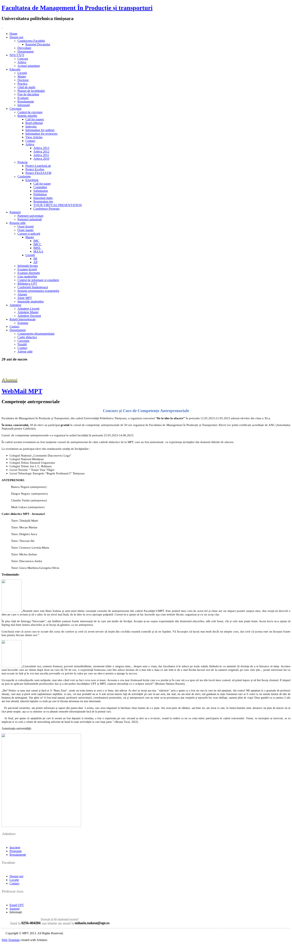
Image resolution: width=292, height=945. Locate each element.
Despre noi (16, 37)
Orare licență (25, 226)
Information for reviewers (41, 133)
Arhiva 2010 (41, 158)
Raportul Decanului (37, 44)
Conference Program (46, 208)
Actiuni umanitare (28, 65)
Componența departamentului (35, 333)
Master (21, 76)
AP (35, 262)
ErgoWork (32, 180)
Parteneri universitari (30, 215)
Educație (15, 69)
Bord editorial (34, 123)
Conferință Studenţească (32, 287)
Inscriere (15, 847)
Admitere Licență (28, 308)
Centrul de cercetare (30, 112)
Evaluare (23, 98)
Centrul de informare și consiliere (38, 280)
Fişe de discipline (28, 94)
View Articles (34, 137)
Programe (16, 851)
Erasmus (22, 323)
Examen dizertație (28, 273)
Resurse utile (18, 223)
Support (14, 908)
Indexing (31, 126)
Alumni (22, 294)
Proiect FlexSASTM (38, 173)
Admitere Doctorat (29, 315)
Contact (30, 140)
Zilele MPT (24, 298)
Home (13, 33)
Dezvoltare (24, 48)
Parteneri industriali (29, 219)
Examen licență (27, 269)
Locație (14, 880)
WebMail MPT (22, 391)
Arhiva (21, 62)
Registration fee (43, 201)
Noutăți (22, 344)
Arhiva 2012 (41, 151)
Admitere (15, 305)
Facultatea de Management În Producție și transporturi (77, 7)
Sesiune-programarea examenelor (38, 290)
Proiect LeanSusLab (38, 165)
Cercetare (15, 108)
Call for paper (42, 183)
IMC (36, 240)
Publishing (40, 194)
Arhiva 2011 (41, 155)
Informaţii (23, 105)
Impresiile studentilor (30, 301)
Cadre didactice (27, 337)
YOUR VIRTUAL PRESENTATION (57, 205)
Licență (22, 73)
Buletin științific (27, 115)
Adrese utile (25, 351)
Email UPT (17, 905)
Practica (22, 83)
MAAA (38, 251)
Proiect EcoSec (34, 169)
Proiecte (22, 162)
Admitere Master (28, 312)
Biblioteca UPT (27, 283)
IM (35, 258)
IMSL (37, 248)
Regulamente (25, 101)
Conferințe (24, 176)
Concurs (22, 58)
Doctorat (22, 80)
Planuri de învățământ (31, 90)
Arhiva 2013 (41, 148)
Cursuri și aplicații (28, 233)
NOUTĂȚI (17, 55)
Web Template (11, 940)
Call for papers (34, 119)
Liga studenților (27, 276)
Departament (25, 51)
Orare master (25, 230)
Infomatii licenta (27, 265)
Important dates (43, 198)
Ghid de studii (26, 87)
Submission (40, 190)
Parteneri (15, 212)
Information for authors (39, 130)
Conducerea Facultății (31, 40)
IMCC (37, 244)
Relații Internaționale (23, 319)
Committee (40, 187)
